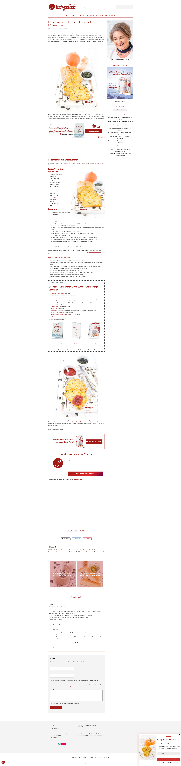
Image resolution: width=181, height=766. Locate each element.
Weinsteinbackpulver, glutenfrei (58, 299)
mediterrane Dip (92, 421)
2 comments (51, 28)
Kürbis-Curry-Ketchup (96, 163)
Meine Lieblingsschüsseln (57, 293)
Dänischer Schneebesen (57, 297)
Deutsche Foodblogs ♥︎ (86, 15)
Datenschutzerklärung (78, 479)
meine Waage (54, 295)
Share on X (66, 538)
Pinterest (88, 538)
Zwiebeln (82, 530)
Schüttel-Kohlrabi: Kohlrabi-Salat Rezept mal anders (120, 121)
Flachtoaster (54, 316)
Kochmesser (54, 308)
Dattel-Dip (78, 421)
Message (52, 689)
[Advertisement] (76, 151)
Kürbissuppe (53, 165)
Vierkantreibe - (54, 300)
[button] (3, 763)
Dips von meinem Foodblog (94, 252)
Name (51, 666)
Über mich (99, 15)
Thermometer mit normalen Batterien (60, 314)
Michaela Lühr (63, 28)
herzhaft (70, 530)
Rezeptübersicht (71, 15)
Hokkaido (55, 278)
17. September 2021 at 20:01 (55, 606)
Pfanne (53, 304)
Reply (64, 606)
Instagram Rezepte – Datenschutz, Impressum (61, 733)
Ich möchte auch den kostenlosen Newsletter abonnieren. (65, 703)
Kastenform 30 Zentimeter (57, 312)
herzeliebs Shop (74, 344)
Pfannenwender (55, 306)
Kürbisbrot (85, 163)
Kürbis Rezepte (69, 163)
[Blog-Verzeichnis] (62, 744)
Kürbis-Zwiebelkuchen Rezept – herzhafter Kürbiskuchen (71, 23)
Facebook (77, 538)
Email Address (53, 673)
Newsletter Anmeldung (55, 735)
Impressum (53, 730)
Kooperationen (110, 15)
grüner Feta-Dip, (70, 421)
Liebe (55, 197)
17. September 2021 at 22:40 (59, 627)
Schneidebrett (54, 310)
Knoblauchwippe (55, 302)
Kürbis (76, 530)
